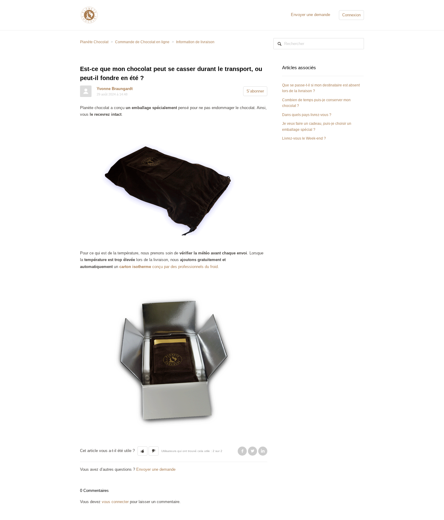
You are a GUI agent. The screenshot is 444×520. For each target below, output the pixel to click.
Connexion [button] (351, 15)
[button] (142, 451)
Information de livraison (195, 42)
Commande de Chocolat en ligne (142, 42)
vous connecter (115, 501)
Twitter (252, 451)
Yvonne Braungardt (115, 88)
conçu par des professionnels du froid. (169, 266)
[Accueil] (89, 14)
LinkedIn (262, 451)
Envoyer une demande (310, 14)
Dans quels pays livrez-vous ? (306, 115)
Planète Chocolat (94, 42)
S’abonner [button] (255, 91)
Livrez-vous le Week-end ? (304, 138)
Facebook (242, 451)
